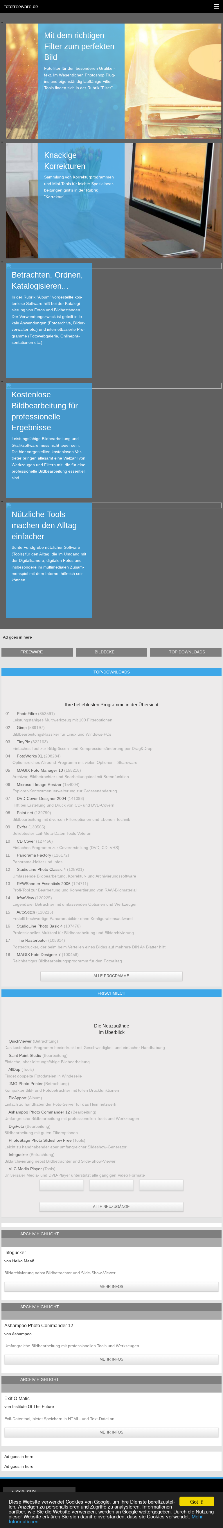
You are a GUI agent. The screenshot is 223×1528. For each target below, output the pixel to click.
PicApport (18, 1097)
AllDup (14, 1069)
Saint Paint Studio (25, 1055)
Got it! (197, 1501)
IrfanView (25, 898)
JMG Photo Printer (26, 1083)
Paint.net (25, 812)
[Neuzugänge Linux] (111, 1185)
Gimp (22, 727)
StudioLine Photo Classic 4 (41, 869)
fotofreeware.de (21, 6)
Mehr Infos (111, 1286)
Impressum (25, 1491)
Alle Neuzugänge (111, 1206)
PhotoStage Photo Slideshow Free (40, 1140)
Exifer (22, 827)
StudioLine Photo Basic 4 (40, 926)
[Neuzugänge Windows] (161, 1185)
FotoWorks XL (30, 756)
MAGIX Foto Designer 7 (39, 954)
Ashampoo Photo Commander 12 (39, 1112)
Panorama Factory (34, 855)
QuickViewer (20, 1041)
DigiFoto (16, 1126)
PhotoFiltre (27, 713)
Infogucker (18, 1154)
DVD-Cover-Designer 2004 (41, 798)
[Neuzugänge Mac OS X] (61, 1185)
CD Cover (26, 841)
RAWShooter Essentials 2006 (44, 883)
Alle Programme (111, 976)
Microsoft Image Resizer (39, 784)
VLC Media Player (25, 1168)
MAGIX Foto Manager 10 (40, 770)
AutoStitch (26, 912)
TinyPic (23, 741)
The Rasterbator (32, 940)
